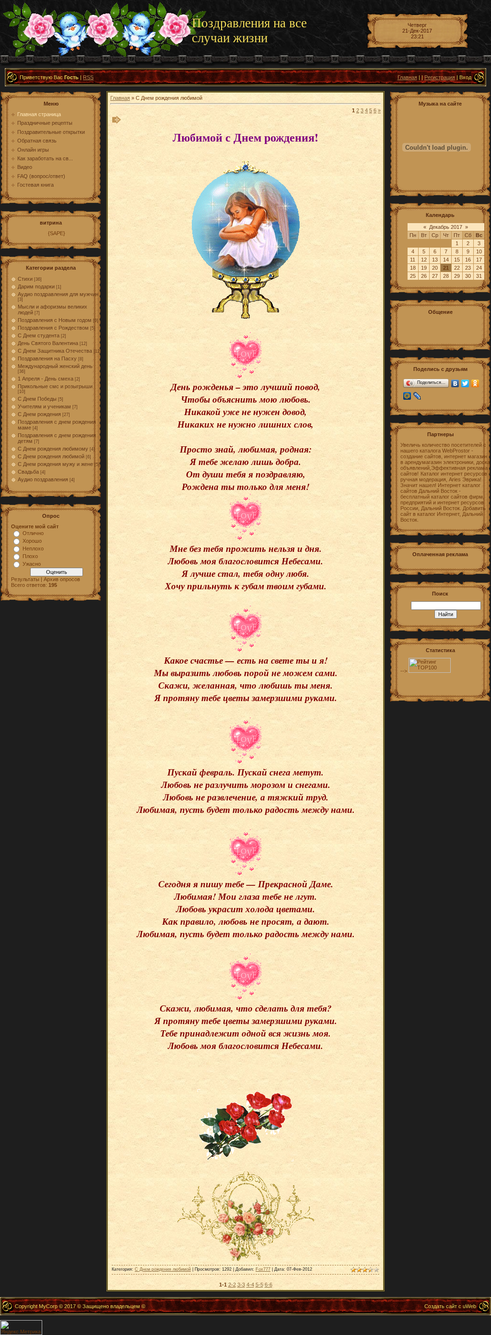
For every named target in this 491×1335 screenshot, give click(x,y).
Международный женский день (55, 366)
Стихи (25, 279)
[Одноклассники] (475, 383)
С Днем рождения (39, 414)
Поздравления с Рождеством (53, 328)
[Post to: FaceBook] (408, 323)
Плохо (30, 556)
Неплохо (33, 548)
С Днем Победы (37, 399)
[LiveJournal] (417, 396)
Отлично (33, 533)
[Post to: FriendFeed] (417, 323)
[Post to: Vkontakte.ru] (417, 332)
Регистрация (439, 77)
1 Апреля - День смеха (45, 378)
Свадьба (28, 472)
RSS (88, 77)
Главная (407, 77)
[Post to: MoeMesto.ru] (417, 328)
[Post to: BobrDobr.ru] (408, 328)
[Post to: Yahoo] (404, 328)
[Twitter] (465, 383)
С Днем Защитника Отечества (55, 351)
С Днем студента (38, 335)
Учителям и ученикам (44, 406)
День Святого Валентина (48, 343)
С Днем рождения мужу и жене (55, 464)
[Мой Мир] (407, 396)
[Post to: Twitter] (404, 323)
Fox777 (263, 1269)
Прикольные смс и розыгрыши (55, 386)
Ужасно (32, 564)
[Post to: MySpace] (412, 323)
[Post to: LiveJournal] (412, 332)
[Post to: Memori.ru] (412, 328)
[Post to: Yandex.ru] (404, 332)
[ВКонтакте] (455, 383)
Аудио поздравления (43, 479)
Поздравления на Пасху (47, 358)
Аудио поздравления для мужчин (58, 294)
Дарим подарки (36, 286)
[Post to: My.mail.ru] (408, 332)
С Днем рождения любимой (51, 456)
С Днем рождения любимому (53, 449)
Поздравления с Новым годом (55, 320)
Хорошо (32, 541)
